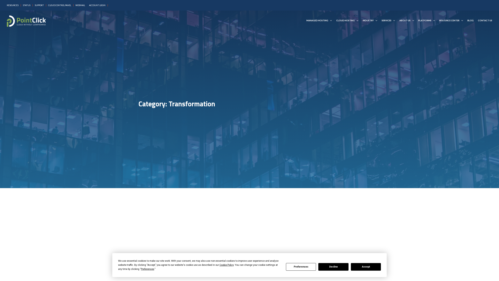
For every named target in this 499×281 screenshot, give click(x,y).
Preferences (301, 266)
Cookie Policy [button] (226, 265)
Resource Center (449, 21)
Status (26, 5)
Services (386, 21)
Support (39, 5)
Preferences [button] (147, 269)
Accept (366, 266)
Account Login (97, 5)
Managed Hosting (317, 21)
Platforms (424, 21)
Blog (470, 21)
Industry (368, 21)
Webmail (80, 5)
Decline (333, 266)
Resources (13, 5)
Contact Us (485, 21)
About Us (405, 21)
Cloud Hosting (345, 21)
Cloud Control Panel (59, 5)
